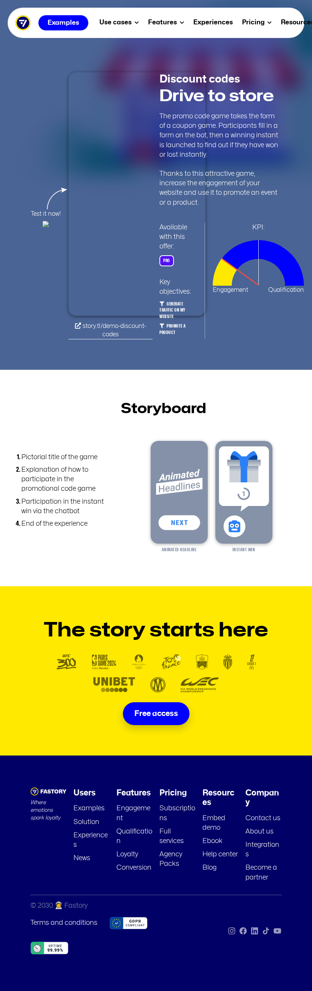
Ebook (212, 841)
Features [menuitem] (163, 22)
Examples (89, 808)
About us (259, 831)
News (81, 858)
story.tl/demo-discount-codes (113, 330)
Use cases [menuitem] (116, 22)
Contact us (262, 818)
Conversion (133, 867)
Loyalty (127, 854)
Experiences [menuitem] (213, 22)
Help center (220, 854)
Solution (86, 822)
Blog (209, 867)
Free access (156, 713)
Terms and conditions (63, 922)
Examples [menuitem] (63, 22)
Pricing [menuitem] (254, 22)
